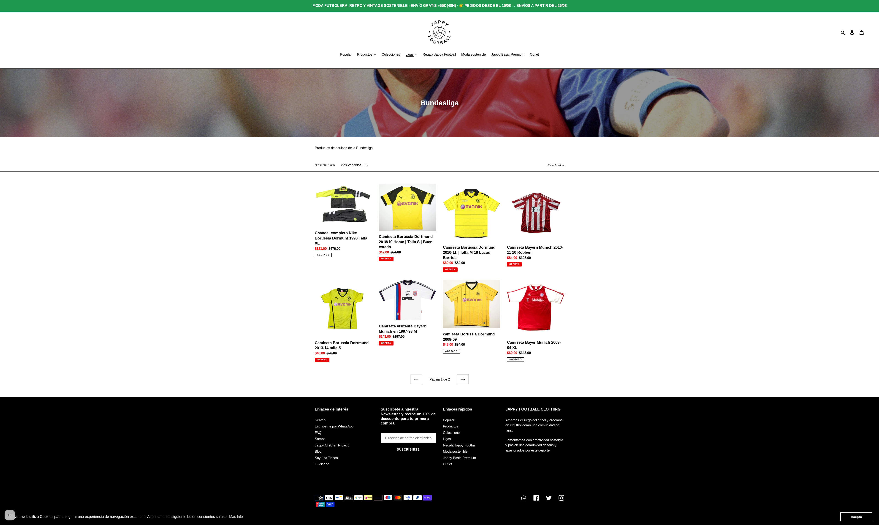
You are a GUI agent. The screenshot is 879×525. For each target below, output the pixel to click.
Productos (450, 426)
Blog (318, 451)
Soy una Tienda (326, 458)
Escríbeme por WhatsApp (334, 426)
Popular (448, 420)
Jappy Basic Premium (459, 458)
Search (320, 420)
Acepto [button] (856, 517)
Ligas (447, 439)
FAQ (318, 433)
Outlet (447, 464)
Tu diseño (322, 464)
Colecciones (452, 433)
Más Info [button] (236, 517)
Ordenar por (325, 165)
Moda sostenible (455, 451)
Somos (320, 439)
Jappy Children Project (332, 445)
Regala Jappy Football (459, 445)
